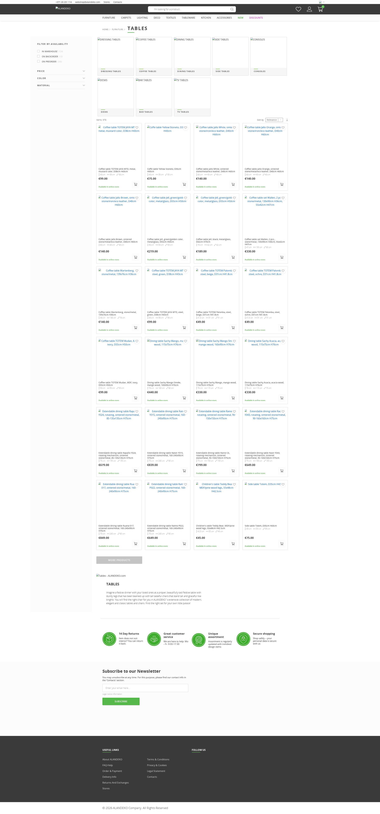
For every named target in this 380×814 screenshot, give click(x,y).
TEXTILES (171, 17)
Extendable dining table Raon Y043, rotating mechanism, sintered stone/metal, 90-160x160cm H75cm (262, 455)
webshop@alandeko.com (87, 2)
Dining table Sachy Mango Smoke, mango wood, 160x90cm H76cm (164, 383)
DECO (157, 17)
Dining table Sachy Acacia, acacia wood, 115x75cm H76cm (264, 383)
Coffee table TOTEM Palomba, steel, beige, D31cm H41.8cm (213, 313)
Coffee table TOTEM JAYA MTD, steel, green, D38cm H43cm (165, 313)
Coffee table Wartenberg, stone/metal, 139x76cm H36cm (117, 313)
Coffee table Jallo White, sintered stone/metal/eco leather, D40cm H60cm (215, 170)
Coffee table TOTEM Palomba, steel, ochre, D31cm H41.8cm (262, 313)
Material (43, 85)
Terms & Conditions (158, 759)
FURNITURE (108, 17)
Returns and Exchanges (115, 782)
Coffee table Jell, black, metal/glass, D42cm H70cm (213, 240)
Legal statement (156, 771)
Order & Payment (112, 771)
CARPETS (126, 17)
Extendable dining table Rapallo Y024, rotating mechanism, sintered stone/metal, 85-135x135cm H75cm (117, 455)
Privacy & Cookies (157, 765)
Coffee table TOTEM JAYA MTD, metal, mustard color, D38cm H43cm (117, 170)
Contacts (117, 2)
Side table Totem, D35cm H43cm (261, 526)
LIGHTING (142, 17)
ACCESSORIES (224, 17)
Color (41, 78)
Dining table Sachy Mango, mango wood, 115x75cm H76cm (216, 383)
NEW (240, 17)
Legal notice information (112, 694)
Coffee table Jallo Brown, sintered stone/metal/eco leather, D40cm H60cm (118, 240)
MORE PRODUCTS (119, 560)
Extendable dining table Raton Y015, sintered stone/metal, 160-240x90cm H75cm (165, 455)
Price (41, 71)
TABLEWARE (188, 17)
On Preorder (52, 61)
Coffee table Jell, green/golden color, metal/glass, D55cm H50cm (165, 240)
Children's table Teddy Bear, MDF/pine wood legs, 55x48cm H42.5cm (215, 527)
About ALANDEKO (112, 759)
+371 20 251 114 (64, 2)
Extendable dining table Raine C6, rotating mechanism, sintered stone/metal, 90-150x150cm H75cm (213, 455)
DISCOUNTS (256, 17)
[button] (321, 9)
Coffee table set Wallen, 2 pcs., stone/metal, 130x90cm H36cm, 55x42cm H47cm (265, 242)
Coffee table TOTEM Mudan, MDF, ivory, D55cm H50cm (118, 383)
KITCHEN (206, 17)
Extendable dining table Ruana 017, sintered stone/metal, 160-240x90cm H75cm (117, 528)
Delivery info (109, 776)
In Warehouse (52, 51)
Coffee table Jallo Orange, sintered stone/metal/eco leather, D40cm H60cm (264, 170)
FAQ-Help (107, 765)
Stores (107, 2)
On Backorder (52, 56)
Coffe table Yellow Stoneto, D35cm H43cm (164, 170)
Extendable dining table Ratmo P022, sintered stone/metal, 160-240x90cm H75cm (165, 528)
